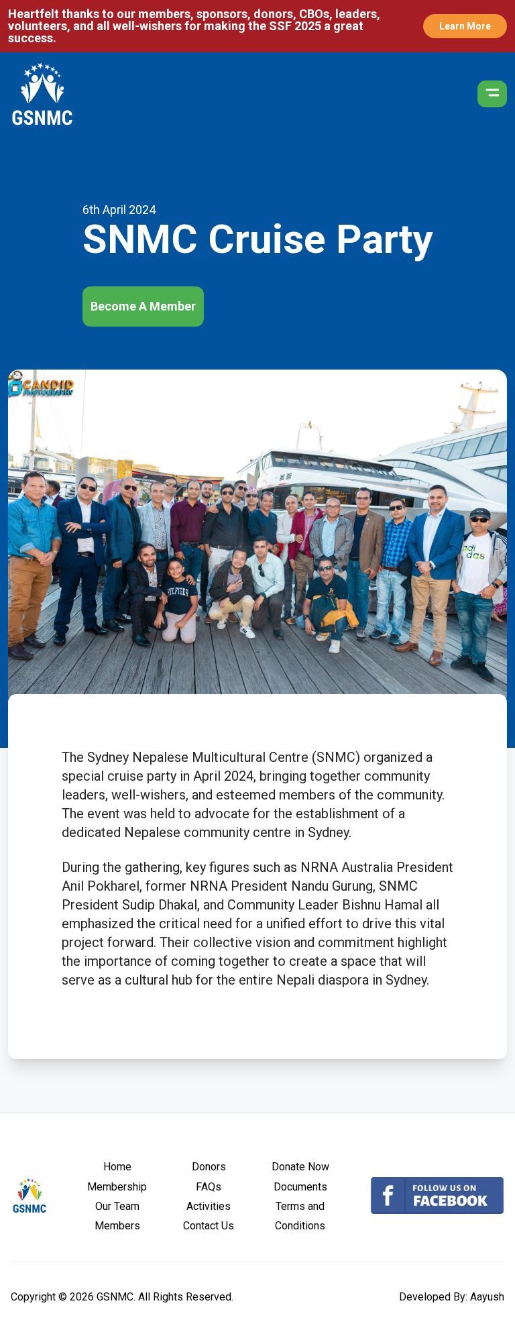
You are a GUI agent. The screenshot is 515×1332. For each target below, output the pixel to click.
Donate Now (300, 1166)
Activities (208, 1206)
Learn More (465, 26)
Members (117, 1225)
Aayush (487, 1296)
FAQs (208, 1186)
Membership (117, 1186)
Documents (300, 1186)
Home (117, 1166)
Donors (209, 1166)
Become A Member (143, 306)
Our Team (117, 1206)
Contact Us (208, 1225)
